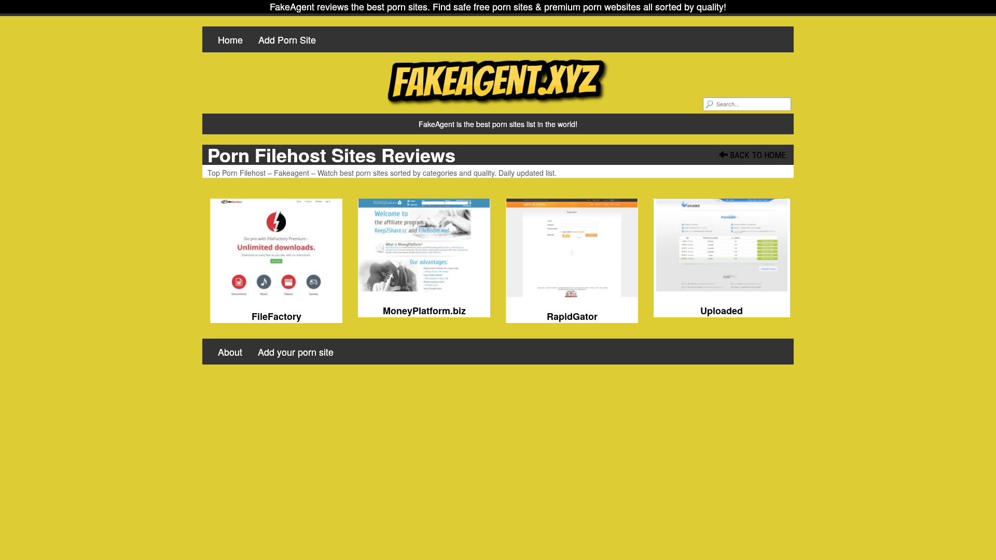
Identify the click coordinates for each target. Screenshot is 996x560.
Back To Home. (758, 155)
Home (230, 39)
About (230, 351)
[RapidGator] (572, 248)
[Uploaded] (722, 245)
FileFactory (276, 316)
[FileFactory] (276, 248)
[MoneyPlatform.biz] (424, 245)
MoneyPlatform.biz (424, 310)
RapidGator (572, 316)
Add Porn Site (287, 39)
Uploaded (721, 310)
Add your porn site (296, 351)
